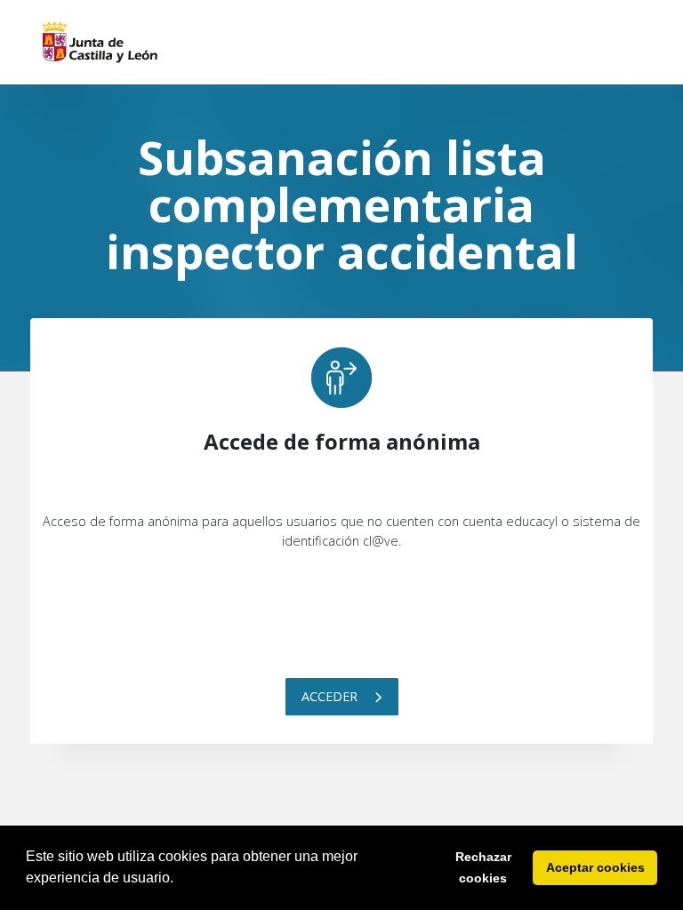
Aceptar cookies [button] (595, 867)
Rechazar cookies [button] (483, 867)
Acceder (331, 696)
